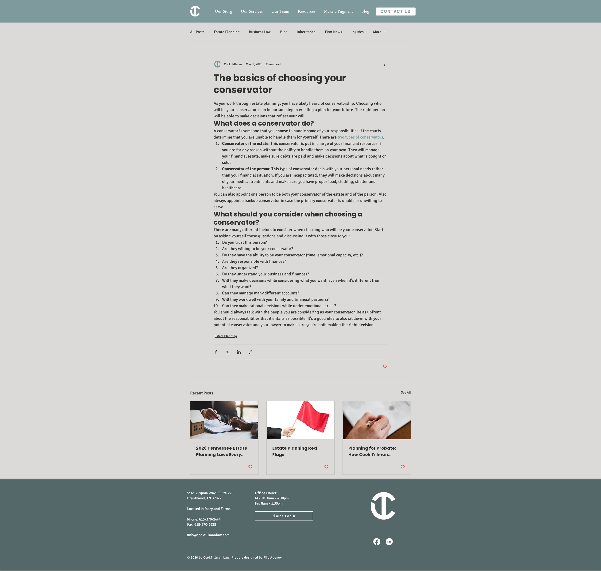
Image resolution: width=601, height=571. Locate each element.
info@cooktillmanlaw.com (208, 535)
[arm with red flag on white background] (301, 420)
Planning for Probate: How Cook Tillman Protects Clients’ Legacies (372, 451)
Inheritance (306, 32)
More (377, 32)
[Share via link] (250, 352)
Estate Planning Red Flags (294, 451)
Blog (283, 32)
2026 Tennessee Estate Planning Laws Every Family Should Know (221, 451)
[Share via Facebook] (216, 352)
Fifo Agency (272, 557)
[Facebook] (376, 541)
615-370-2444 (210, 519)
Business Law (260, 32)
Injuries (357, 32)
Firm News (333, 32)
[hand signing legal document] (224, 420)
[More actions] (384, 64)
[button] (306, 11)
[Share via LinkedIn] (239, 352)
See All (406, 392)
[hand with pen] (377, 420)
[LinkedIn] (389, 541)
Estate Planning (226, 32)
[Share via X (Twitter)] (227, 352)
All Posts (197, 32)
